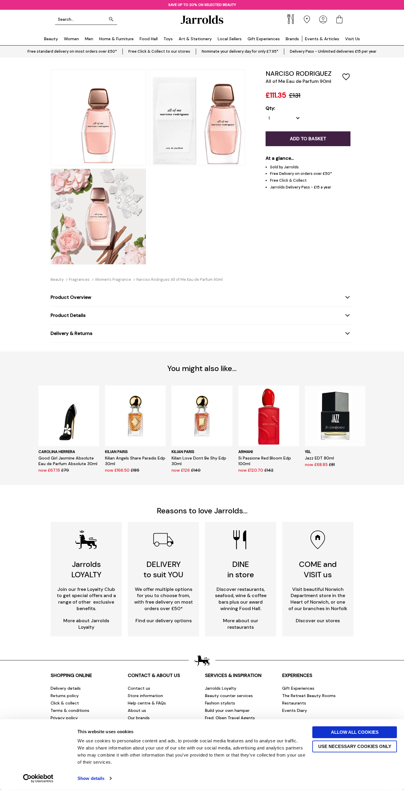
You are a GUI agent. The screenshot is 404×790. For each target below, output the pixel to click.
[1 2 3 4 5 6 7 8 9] (285, 118)
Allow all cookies (355, 732)
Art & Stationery (195, 38)
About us (137, 710)
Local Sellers (230, 38)
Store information (145, 695)
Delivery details (66, 688)
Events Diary (294, 710)
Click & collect (65, 703)
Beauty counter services (229, 695)
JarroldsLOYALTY (86, 569)
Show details (90, 778)
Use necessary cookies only (354, 746)
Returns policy (65, 695)
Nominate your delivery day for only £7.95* (240, 51)
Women (71, 38)
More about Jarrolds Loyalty (86, 624)
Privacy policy (64, 717)
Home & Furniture (116, 38)
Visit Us (352, 38)
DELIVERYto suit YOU (163, 569)
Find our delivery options (163, 621)
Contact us (139, 688)
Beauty (51, 38)
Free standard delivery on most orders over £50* (72, 51)
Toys (168, 38)
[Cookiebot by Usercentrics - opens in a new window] (38, 778)
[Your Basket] (339, 19)
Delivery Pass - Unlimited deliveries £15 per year (333, 51)
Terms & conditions (70, 710)
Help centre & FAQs (147, 703)
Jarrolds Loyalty (220, 688)
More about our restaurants (240, 624)
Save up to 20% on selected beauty (202, 4)
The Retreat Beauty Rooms (309, 695)
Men (89, 38)
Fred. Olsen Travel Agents (230, 717)
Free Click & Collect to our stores (159, 51)
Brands (292, 38)
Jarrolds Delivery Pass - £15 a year (300, 187)
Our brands (139, 717)
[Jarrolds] (202, 19)
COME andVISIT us (318, 569)
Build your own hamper (227, 710)
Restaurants (294, 703)
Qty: (270, 108)
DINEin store (240, 569)
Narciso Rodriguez (299, 73)
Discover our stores (318, 621)
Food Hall (149, 38)
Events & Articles (322, 38)
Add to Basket (308, 139)
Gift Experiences (264, 38)
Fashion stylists (220, 703)
